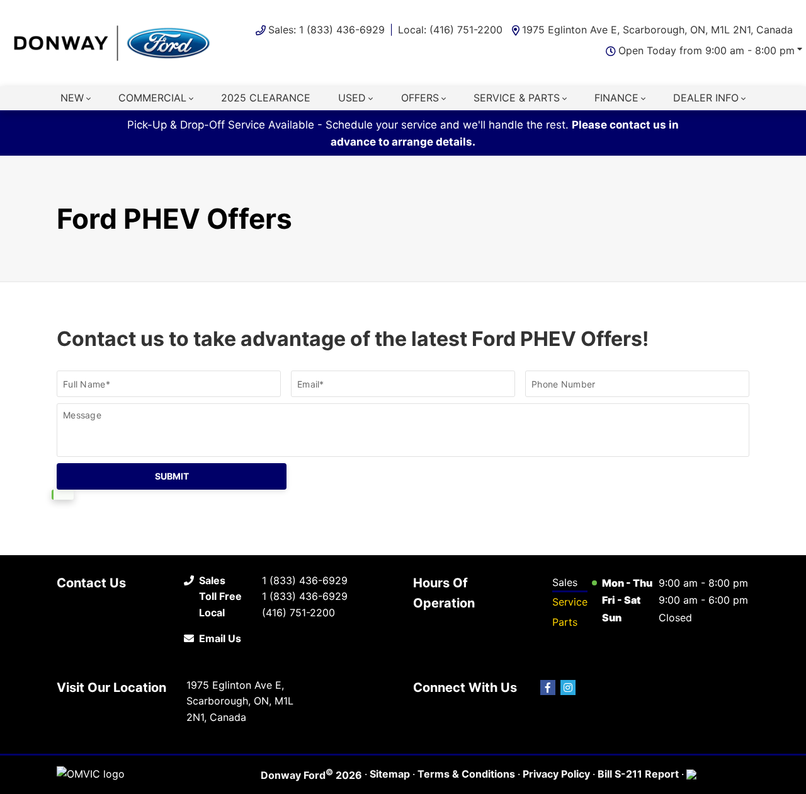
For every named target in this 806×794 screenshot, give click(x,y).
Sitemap (390, 774)
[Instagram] (568, 687)
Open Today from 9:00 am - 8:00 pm (706, 50)
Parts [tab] (564, 622)
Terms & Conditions (466, 774)
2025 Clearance (265, 97)
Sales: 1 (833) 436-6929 (326, 29)
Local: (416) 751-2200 (450, 29)
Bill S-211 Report (638, 774)
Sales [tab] (564, 582)
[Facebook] (547, 687)
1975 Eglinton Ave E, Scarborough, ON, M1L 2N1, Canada (657, 29)
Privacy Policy (556, 774)
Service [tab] (569, 602)
